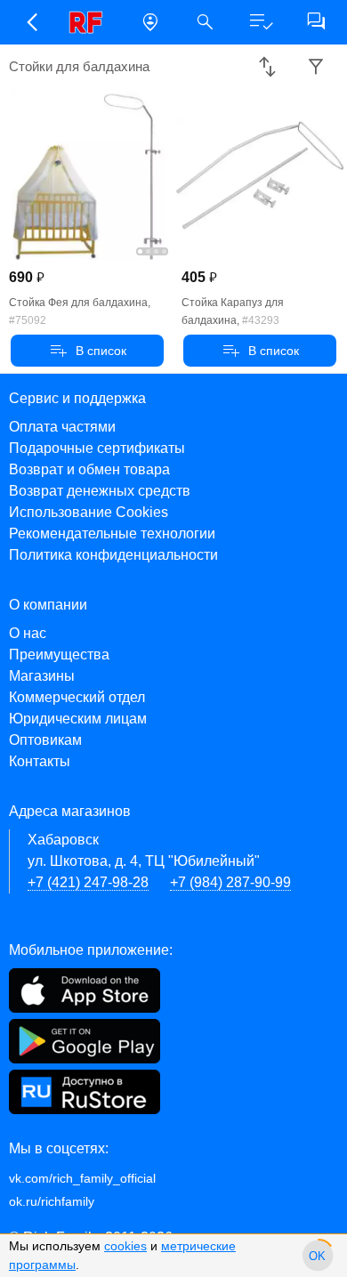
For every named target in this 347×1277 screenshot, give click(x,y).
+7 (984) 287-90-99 (230, 882)
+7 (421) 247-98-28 (88, 882)
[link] (91, 22)
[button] (31, 22)
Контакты (39, 761)
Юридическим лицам (78, 718)
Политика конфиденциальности (113, 554)
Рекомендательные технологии (112, 533)
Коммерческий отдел (77, 697)
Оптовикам (45, 740)
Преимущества (59, 654)
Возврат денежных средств (99, 490)
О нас (27, 633)
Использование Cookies (88, 512)
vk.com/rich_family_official (82, 1178)
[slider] (318, 1255)
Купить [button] (88, 351)
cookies (125, 1246)
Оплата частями (62, 426)
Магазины (42, 675)
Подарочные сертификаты (97, 448)
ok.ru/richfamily (51, 1201)
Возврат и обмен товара (89, 469)
